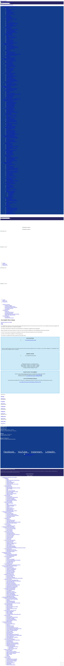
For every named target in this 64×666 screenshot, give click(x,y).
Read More (3, 398)
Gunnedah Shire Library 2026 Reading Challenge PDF (30, 382)
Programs (3, 401)
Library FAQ (3, 421)
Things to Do (5, 265)
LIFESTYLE (4, 264)
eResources (3, 416)
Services (2, 396)
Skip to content (3, 0)
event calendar (39, 374)
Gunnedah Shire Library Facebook (33, 375)
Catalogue (3, 411)
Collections (3, 406)
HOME (3, 263)
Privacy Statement (29, 473)
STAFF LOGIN (29, 475)
